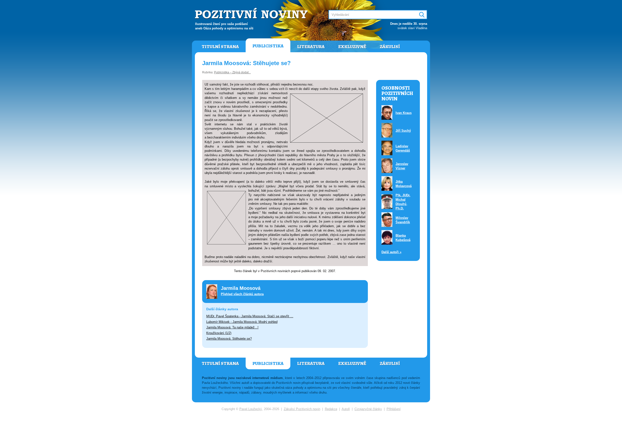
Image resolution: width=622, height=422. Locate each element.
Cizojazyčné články (368, 409)
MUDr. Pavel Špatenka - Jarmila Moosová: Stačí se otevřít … (249, 316)
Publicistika (268, 46)
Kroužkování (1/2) (218, 333)
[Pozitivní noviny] (252, 13)
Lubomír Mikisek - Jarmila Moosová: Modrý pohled (241, 322)
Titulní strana (220, 46)
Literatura (311, 46)
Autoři (346, 409)
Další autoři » (391, 252)
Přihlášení (394, 409)
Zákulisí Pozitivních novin (302, 409)
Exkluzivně (352, 46)
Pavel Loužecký (250, 409)
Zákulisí (390, 46)
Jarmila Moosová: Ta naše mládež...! (232, 327)
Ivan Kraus (404, 113)
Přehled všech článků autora (242, 294)
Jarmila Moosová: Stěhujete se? (229, 338)
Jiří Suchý (403, 130)
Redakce (331, 409)
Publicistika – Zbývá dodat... (232, 72)
